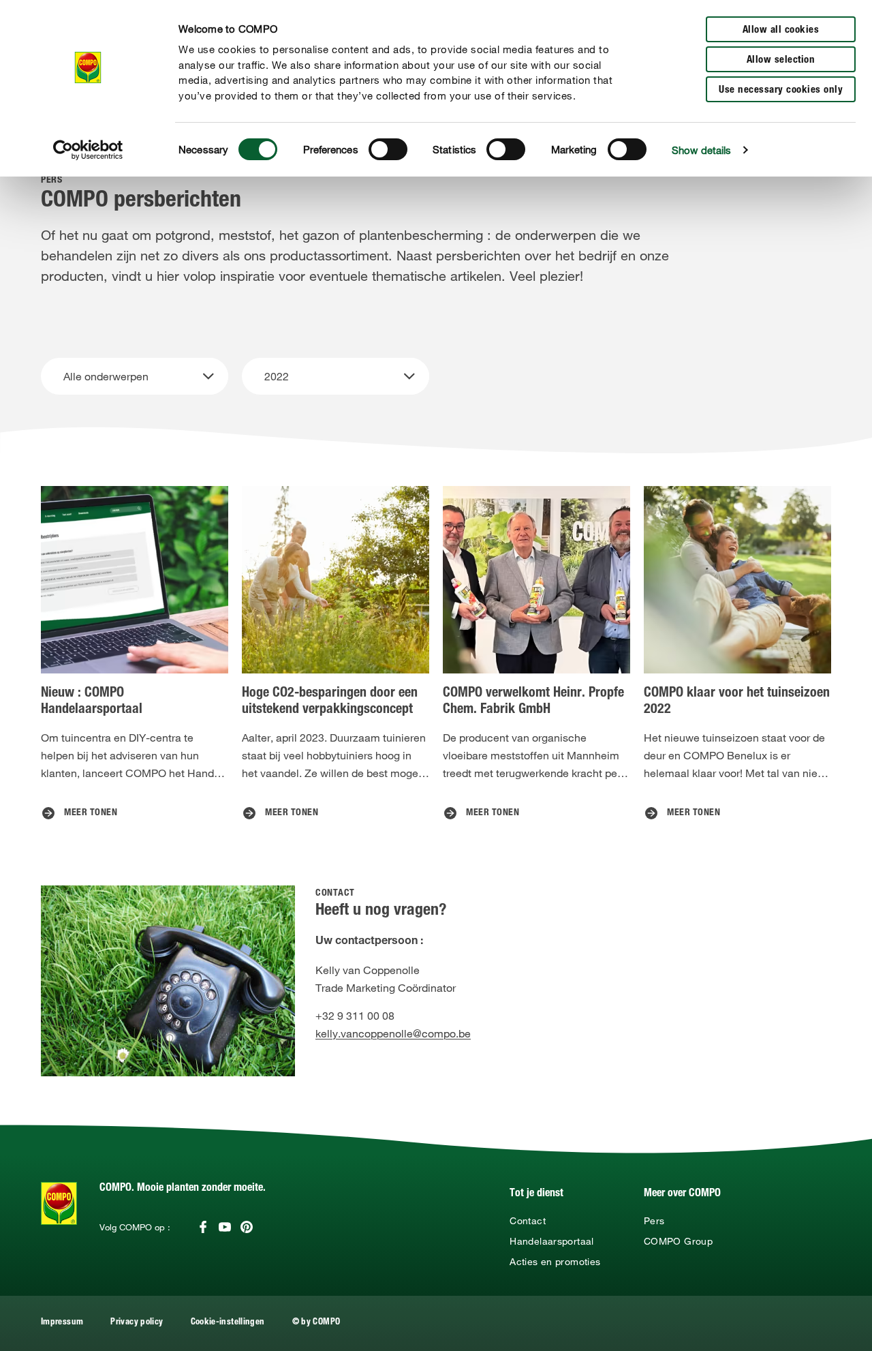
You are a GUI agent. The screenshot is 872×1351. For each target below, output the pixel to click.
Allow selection (781, 60)
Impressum (62, 1322)
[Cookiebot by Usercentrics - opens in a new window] (88, 150)
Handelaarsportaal (551, 1241)
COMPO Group (678, 1241)
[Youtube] (225, 1227)
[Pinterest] (247, 1227)
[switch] (388, 149)
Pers (654, 1221)
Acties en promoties (555, 1262)
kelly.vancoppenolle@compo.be (393, 1033)
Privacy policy (136, 1322)
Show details (701, 150)
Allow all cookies (781, 30)
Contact (528, 1221)
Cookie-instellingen (228, 1322)
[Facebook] (203, 1227)
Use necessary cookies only (781, 90)
